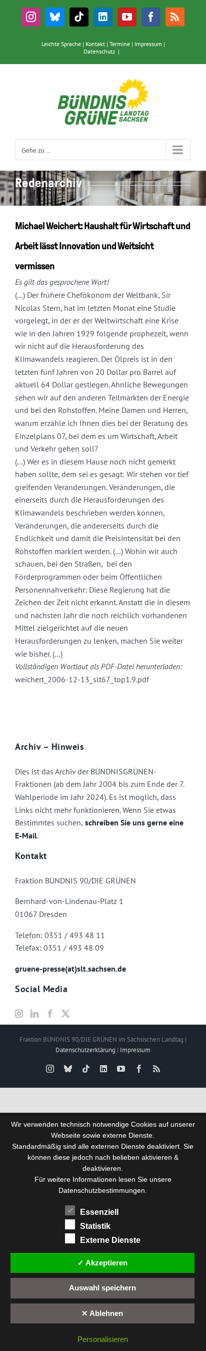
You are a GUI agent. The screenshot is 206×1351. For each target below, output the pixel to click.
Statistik (95, 1226)
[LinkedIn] (34, 1014)
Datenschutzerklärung (86, 1050)
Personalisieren (103, 1339)
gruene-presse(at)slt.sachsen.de (70, 969)
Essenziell (99, 1212)
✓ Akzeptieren (103, 1262)
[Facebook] (50, 1014)
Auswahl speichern (102, 1287)
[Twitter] (66, 1014)
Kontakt (95, 44)
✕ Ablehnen (102, 1313)
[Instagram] (19, 1014)
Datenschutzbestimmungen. (102, 1190)
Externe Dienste (110, 1240)
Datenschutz (99, 51)
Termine (120, 44)
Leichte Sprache (61, 44)
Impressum (148, 44)
